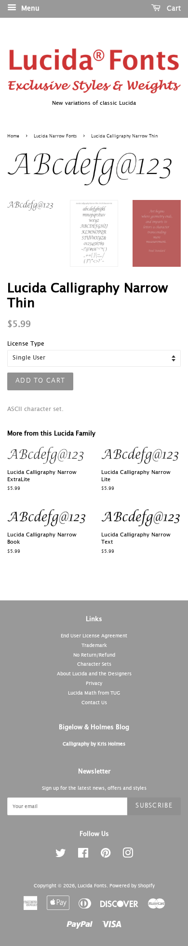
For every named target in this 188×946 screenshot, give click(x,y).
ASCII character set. (35, 409)
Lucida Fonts (92, 886)
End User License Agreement (94, 636)
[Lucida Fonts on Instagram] (127, 855)
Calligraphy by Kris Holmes (94, 744)
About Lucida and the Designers (94, 674)
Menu (29, 8)
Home (13, 136)
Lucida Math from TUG (94, 693)
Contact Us (94, 702)
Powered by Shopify (132, 886)
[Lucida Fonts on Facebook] (83, 855)
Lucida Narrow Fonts (55, 136)
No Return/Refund (94, 655)
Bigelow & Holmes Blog (94, 727)
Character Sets (94, 664)
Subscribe (154, 806)
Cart (172, 8)
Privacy (94, 683)
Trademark (94, 645)
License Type (25, 344)
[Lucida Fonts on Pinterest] (105, 855)
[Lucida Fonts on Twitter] (60, 855)
